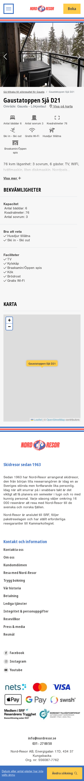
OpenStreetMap (56, 419)
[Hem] (42, 8)
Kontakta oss (13, 549)
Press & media (14, 626)
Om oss (8, 557)
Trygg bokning (14, 580)
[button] (5, 57)
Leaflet (37, 419)
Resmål (8, 634)
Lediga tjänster (15, 603)
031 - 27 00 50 (42, 744)
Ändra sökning (62, 773)
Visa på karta (62, 106)
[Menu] (8, 9)
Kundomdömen (15, 565)
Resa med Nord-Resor (19, 572)
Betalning (10, 595)
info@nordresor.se (42, 738)
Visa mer (10, 178)
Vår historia (12, 588)
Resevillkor (11, 619)
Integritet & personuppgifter (25, 611)
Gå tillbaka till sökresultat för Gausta (23, 91)
